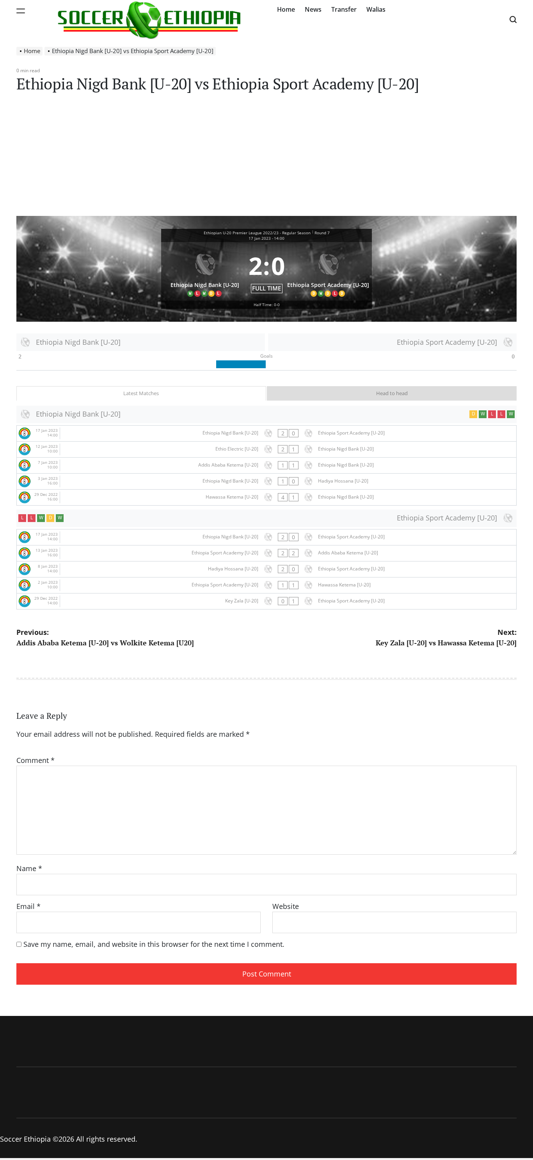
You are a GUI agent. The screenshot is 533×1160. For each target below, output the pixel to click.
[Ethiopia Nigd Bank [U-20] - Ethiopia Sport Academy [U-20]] (266, 433)
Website (285, 906)
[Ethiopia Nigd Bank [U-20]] (205, 271)
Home (286, 9)
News (313, 9)
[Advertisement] (266, 157)
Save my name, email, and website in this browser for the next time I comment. (153, 944)
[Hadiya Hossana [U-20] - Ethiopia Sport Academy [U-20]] (266, 569)
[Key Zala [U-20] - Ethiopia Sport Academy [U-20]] (266, 601)
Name (29, 868)
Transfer (344, 9)
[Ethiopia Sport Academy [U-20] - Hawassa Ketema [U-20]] (266, 585)
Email (28, 906)
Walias (376, 9)
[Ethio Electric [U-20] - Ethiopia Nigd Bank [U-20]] (266, 449)
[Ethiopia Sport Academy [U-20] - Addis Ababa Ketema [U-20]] (266, 553)
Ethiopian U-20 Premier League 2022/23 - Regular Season (257, 232)
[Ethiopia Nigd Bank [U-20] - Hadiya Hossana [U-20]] (266, 481)
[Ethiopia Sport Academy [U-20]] (328, 271)
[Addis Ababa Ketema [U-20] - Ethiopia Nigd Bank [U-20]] (266, 465)
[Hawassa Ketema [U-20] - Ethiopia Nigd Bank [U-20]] (266, 497)
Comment (35, 760)
